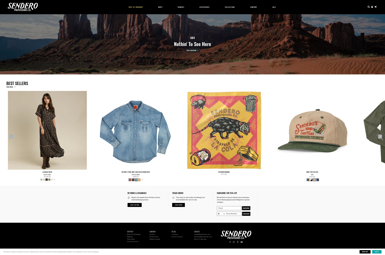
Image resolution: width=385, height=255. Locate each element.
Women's (181, 7)
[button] (135, 205)
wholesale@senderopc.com (203, 237)
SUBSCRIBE (246, 208)
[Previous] (11, 137)
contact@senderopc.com (202, 234)
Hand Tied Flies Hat (312, 172)
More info (365, 252)
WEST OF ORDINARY (136, 7)
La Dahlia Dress (47, 172)
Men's (160, 7)
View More (9, 87)
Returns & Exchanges (134, 234)
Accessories (204, 7)
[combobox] (221, 214)
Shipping (130, 237)
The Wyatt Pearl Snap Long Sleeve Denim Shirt (135, 172)
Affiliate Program (154, 239)
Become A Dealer (177, 237)
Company (253, 7)
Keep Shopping (191, 50)
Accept (377, 252)
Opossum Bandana (224, 172)
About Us (152, 234)
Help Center (131, 239)
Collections (230, 7)
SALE (274, 7)
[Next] (380, 137)
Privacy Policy (154, 237)
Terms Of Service (132, 241)
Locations (175, 234)
